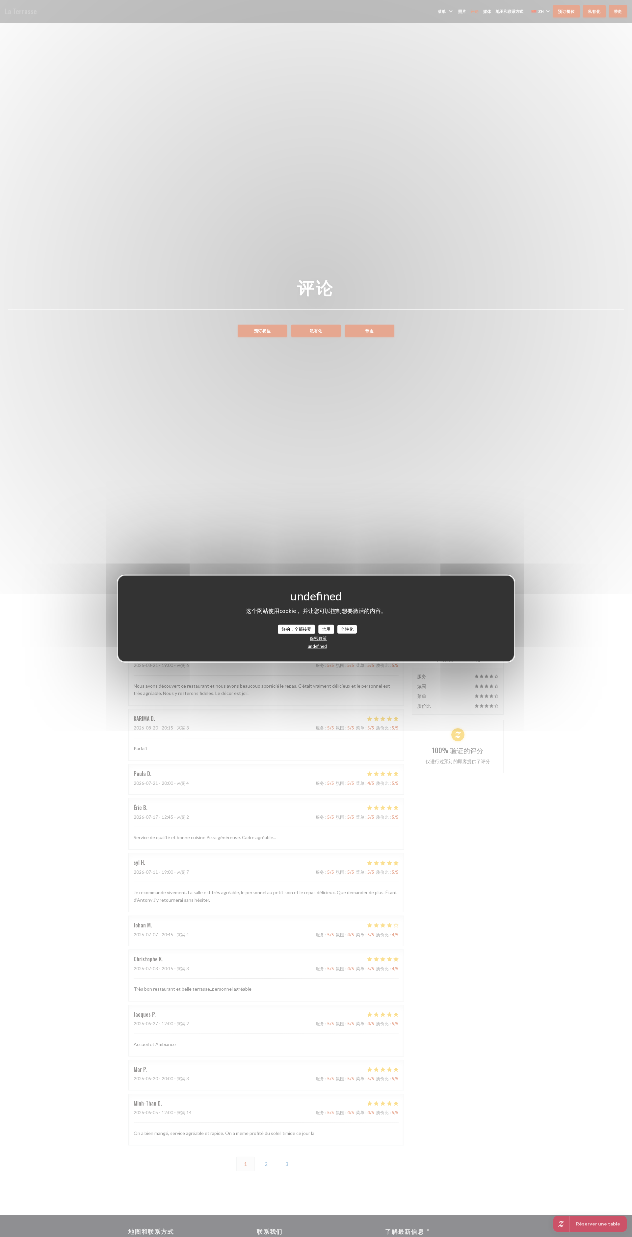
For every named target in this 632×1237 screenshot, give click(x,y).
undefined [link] (317, 645)
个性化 (347, 629)
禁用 (326, 629)
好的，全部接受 (296, 629)
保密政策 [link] (318, 638)
